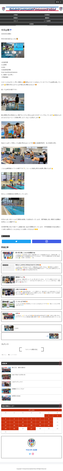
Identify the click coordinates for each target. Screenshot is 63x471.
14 (40, 422)
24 (5, 428)
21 (40, 425)
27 (31, 428)
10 (5, 422)
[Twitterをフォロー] (16, 241)
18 (14, 425)
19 (23, 425)
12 (23, 422)
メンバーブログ (6, 236)
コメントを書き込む (31, 349)
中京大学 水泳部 (31, 450)
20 (31, 425)
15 (48, 422)
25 (14, 428)
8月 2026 (31, 410)
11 (14, 422)
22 (48, 425)
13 (31, 422)
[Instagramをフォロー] (46, 241)
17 (5, 425)
